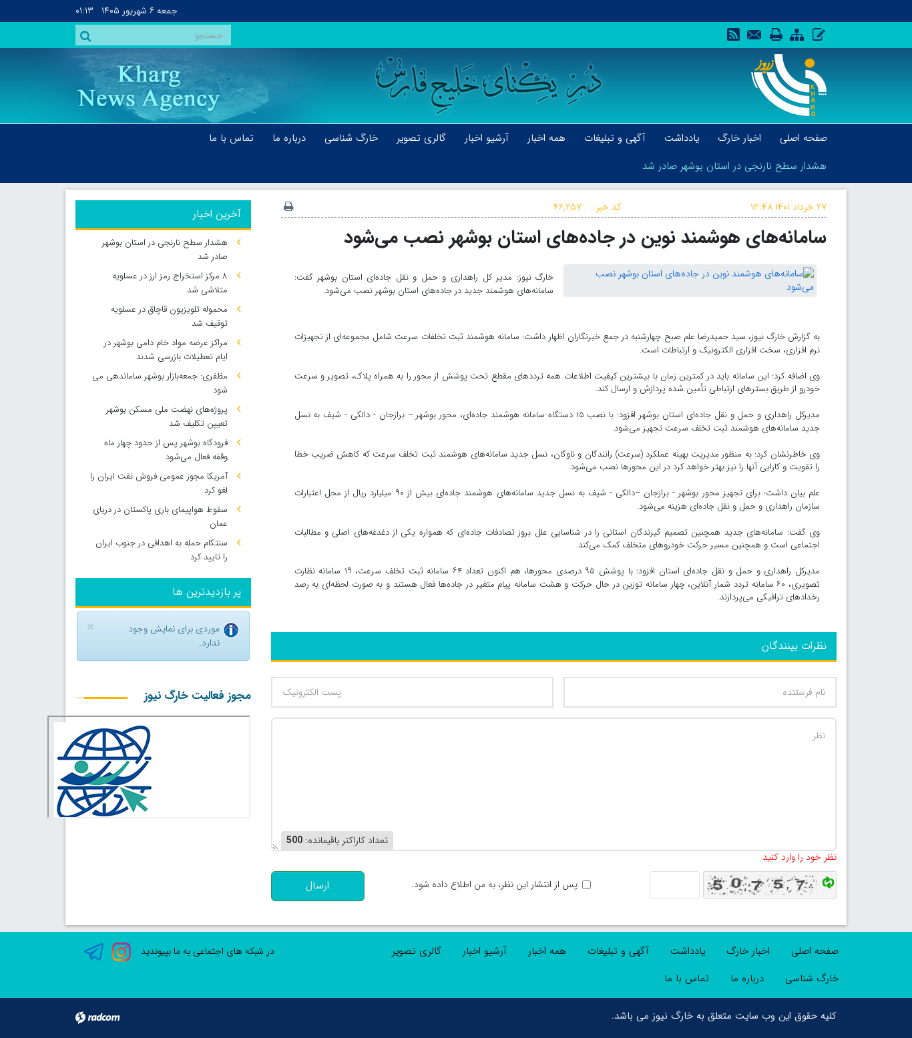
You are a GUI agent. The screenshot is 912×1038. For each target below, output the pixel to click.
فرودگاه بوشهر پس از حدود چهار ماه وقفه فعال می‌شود (166, 450)
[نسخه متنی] (288, 207)
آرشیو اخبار (485, 951)
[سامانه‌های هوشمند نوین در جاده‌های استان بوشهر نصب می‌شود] (690, 279)
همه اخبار (547, 951)
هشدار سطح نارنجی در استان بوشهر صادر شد (734, 166)
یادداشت (687, 951)
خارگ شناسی (812, 979)
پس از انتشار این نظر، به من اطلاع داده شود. (494, 885)
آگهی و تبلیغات (618, 951)
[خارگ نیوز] (781, 85)
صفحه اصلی (815, 951)
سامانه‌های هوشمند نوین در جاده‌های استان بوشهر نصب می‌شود (585, 237)
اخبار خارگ (748, 951)
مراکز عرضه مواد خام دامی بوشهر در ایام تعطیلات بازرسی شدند (166, 350)
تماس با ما (686, 979)
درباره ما (747, 979)
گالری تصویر (416, 951)
